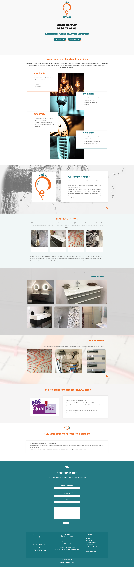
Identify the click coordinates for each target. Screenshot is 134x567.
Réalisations (89, 545)
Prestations (89, 540)
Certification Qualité (92, 547)
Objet (67, 499)
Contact (88, 549)
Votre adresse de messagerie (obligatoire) (67, 492)
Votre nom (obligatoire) (67, 485)
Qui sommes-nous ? (91, 542)
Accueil (88, 538)
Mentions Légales (91, 551)
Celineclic (71, 562)
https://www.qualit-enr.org (73, 413)
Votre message (67, 506)
